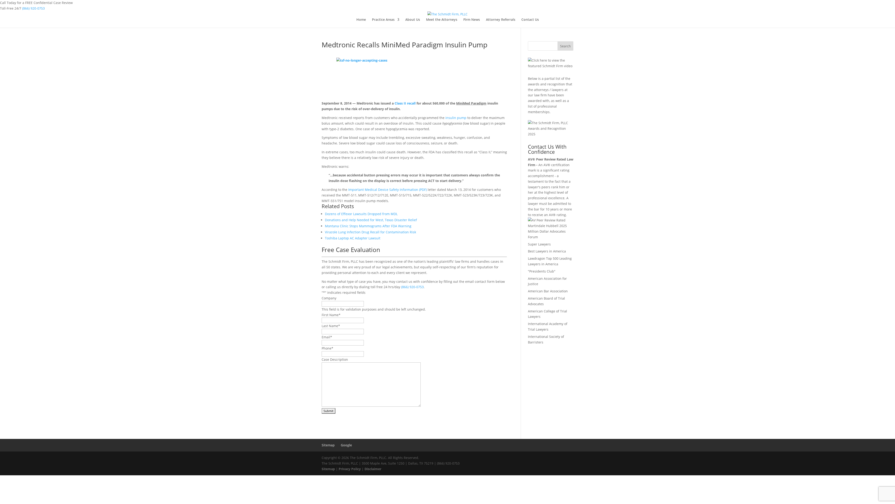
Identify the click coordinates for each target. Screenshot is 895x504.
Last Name (331, 326)
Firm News (471, 20)
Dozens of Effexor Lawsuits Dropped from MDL (361, 214)
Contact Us (530, 20)
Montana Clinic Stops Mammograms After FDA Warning (368, 226)
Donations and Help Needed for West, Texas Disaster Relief (371, 220)
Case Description (335, 359)
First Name (331, 315)
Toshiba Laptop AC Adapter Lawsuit (352, 238)
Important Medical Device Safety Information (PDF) (387, 189)
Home (361, 20)
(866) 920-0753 (33, 8)
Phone (327, 348)
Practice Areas (383, 20)
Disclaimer (373, 469)
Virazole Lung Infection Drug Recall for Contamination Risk (370, 232)
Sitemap (328, 445)
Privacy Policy (350, 469)
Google (346, 445)
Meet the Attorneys (441, 20)
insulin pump (455, 118)
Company (329, 298)
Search (565, 46)
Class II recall (405, 103)
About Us (412, 20)
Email (327, 337)
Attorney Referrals (500, 20)
